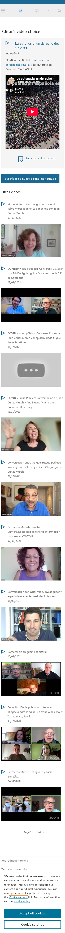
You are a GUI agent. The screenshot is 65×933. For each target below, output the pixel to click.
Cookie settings (18, 897)
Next (38, 832)
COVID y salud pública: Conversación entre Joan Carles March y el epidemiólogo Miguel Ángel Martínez (34, 338)
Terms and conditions (15, 869)
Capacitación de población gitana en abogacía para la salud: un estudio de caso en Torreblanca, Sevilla (35, 712)
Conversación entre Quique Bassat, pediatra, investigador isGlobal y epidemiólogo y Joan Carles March (34, 467)
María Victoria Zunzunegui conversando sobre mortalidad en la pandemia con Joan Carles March (33, 208)
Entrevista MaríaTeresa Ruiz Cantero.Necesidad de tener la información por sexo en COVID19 (33, 532)
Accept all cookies (32, 913)
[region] (32, 901)
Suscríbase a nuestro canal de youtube (30, 178)
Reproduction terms (14, 860)
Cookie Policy (22, 901)
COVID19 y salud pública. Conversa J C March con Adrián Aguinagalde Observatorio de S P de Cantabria (35, 273)
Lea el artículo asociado (40, 158)
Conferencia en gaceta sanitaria (27, 652)
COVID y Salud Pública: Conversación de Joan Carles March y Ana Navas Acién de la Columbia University (35, 402)
